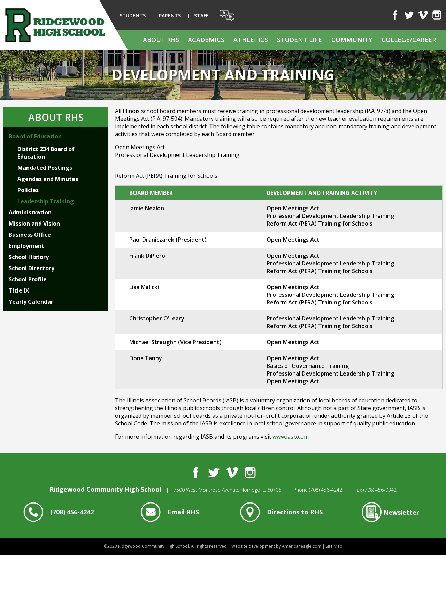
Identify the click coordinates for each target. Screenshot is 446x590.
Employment (26, 246)
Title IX (19, 290)
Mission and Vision (34, 223)
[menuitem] (161, 40)
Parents (170, 15)
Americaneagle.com (301, 546)
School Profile (28, 279)
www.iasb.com (290, 436)
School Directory (31, 268)
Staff (201, 15)
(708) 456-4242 (325, 489)
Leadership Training (45, 201)
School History (29, 257)
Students (133, 15)
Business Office (30, 235)
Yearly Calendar (31, 301)
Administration (30, 212)
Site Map (334, 546)
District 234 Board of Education (46, 152)
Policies (28, 190)
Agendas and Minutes (47, 179)
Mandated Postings (44, 168)
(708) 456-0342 (380, 489)
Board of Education (35, 136)
